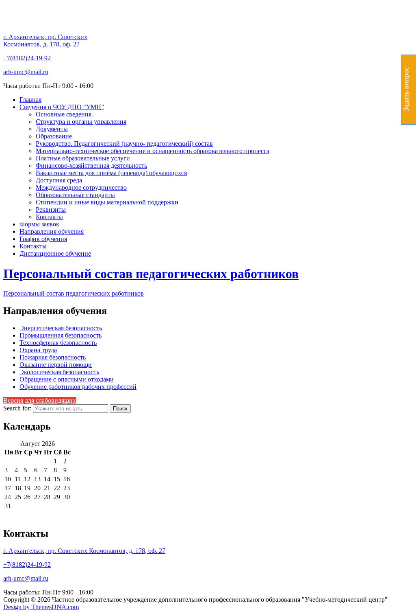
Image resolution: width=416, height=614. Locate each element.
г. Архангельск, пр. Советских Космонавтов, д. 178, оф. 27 (45, 40)
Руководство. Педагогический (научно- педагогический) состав (124, 143)
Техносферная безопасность (58, 342)
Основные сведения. (64, 114)
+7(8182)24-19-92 (27, 58)
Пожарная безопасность (53, 357)
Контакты (49, 216)
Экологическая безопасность (59, 371)
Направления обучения (52, 231)
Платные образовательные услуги (83, 158)
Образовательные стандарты (75, 194)
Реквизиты (51, 209)
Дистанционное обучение (55, 253)
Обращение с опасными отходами (67, 379)
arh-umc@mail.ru (25, 71)
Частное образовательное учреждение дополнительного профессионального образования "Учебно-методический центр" (191, 34)
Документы (52, 128)
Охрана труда (38, 349)
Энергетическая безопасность (61, 328)
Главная (30, 99)
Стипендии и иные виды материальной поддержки (107, 202)
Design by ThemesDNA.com (41, 606)
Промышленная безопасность (61, 335)
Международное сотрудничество (81, 187)
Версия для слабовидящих (39, 400)
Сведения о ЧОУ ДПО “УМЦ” (62, 106)
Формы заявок (39, 224)
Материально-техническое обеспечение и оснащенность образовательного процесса (152, 150)
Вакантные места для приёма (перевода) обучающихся (111, 172)
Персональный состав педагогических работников (151, 273)
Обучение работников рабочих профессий (78, 386)
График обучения (43, 238)
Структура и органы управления (81, 121)
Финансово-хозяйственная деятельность (91, 165)
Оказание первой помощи (56, 364)
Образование (54, 136)
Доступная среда (59, 180)
